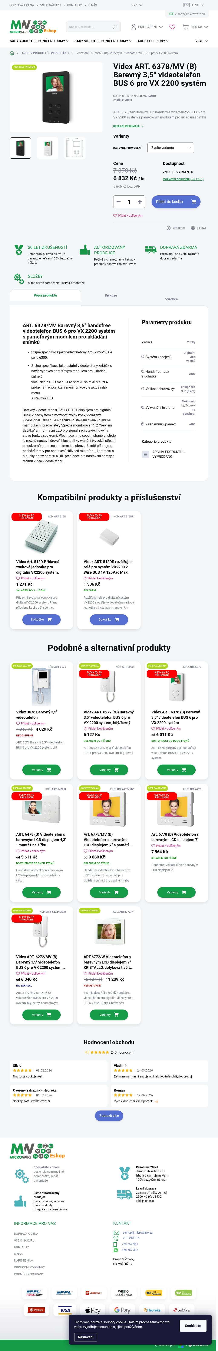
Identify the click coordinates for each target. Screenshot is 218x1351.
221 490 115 (129, 1238)
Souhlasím (193, 1326)
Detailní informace (126, 126)
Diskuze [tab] (111, 295)
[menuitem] (40, 41)
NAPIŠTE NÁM (23, 1260)
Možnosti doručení (183, 179)
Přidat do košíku (169, 201)
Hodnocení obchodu (109, 1042)
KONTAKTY (74, 5)
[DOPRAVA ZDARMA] (41, 687)
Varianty (37, 770)
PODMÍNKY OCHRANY (29, 1274)
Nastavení (85, 1337)
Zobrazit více (109, 1116)
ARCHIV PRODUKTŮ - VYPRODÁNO (168, 454)
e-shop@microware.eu (136, 1232)
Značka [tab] (174, 297)
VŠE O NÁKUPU (50, 5)
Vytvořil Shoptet (164, 1345)
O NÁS (92, 5)
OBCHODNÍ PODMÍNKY (29, 1267)
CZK (195, 5)
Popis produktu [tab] (45, 295)
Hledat (115, 27)
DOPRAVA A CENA (22, 5)
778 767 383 (127, 1244)
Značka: (122, 100)
